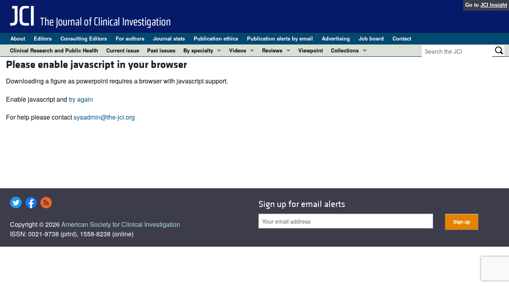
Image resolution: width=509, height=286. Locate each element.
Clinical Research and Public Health (54, 50)
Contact (401, 38)
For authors (130, 38)
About (17, 38)
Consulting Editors (83, 38)
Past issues (161, 50)
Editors (43, 38)
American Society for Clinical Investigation (120, 224)
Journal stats (169, 38)
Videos (237, 50)
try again (81, 99)
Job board (371, 38)
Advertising (336, 38)
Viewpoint (310, 50)
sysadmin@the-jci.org (104, 117)
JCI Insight (493, 5)
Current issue (122, 50)
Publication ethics (216, 38)
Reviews (272, 50)
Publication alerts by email (280, 38)
